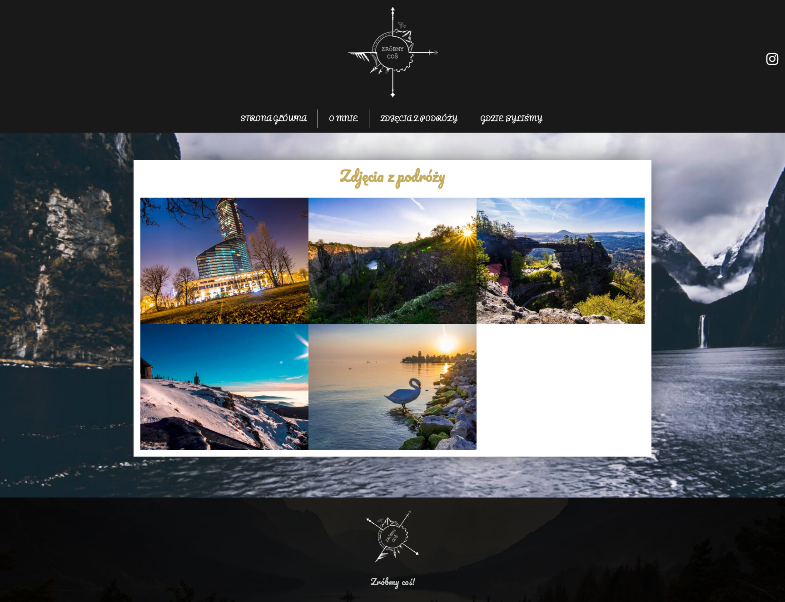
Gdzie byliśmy (511, 118)
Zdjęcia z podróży (418, 118)
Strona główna (273, 118)
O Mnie (343, 118)
